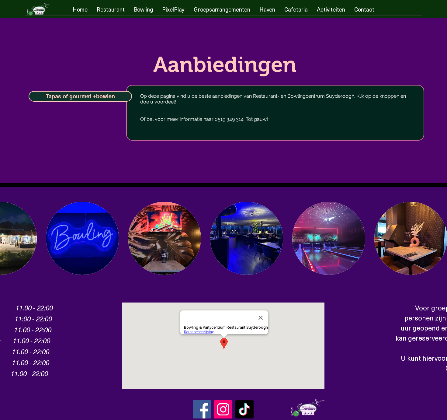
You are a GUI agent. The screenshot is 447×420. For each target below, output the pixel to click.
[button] (82, 238)
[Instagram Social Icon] (223, 409)
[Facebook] (202, 409)
